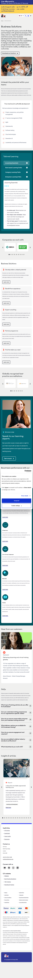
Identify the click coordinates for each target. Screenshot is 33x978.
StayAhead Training (9, 884)
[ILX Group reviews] (26, 912)
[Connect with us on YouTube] (5, 868)
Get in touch (8, 458)
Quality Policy (21, 892)
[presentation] (2, 247)
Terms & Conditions (7, 897)
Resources (7, 839)
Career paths (7, 836)
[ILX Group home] (3, 15)
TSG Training (7, 881)
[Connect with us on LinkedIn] (17, 868)
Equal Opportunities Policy (23, 897)
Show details (24, 495)
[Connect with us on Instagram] (13, 868)
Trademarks (21, 895)
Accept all (16, 500)
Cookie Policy (6, 902)
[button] (9, 254)
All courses (7, 830)
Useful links (6, 895)
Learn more (6, 282)
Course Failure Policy (23, 902)
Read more (8, 807)
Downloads (7, 833)
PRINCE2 (6, 876)
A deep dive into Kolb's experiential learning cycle (16, 786)
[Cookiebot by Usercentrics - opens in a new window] (24, 471)
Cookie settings (15, 505)
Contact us (6, 844)
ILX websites (7, 873)
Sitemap (5, 892)
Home (2, 20)
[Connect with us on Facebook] (9, 868)
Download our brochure (9, 53)
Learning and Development (11, 804)
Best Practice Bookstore (10, 879)
